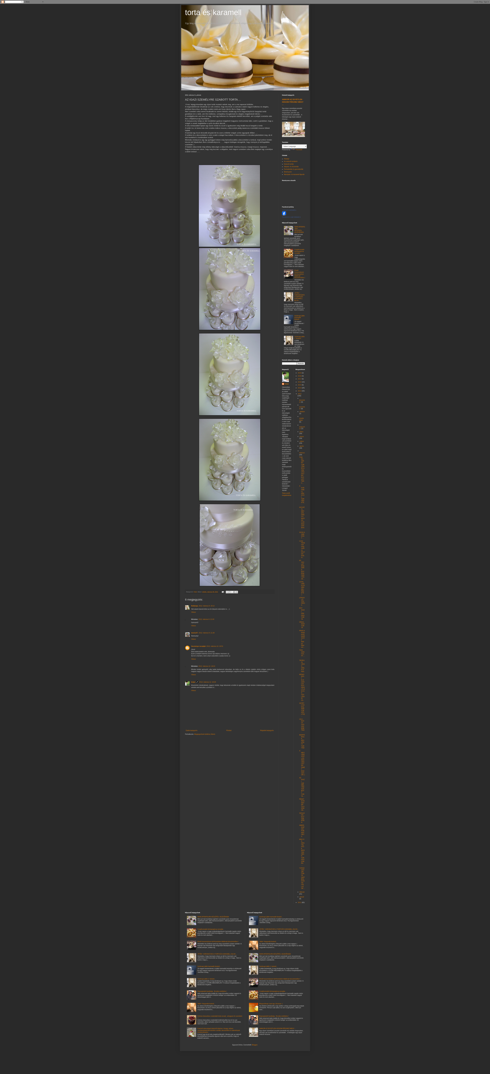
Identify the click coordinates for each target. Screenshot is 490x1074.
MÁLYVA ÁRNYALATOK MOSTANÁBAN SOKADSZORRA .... (302, 852)
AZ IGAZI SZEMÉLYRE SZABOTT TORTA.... (302, 787)
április (302, 446)
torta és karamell (213, 12)
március (302, 453)
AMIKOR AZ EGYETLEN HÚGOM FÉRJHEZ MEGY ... (292, 101)
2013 (300, 391)
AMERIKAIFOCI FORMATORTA (301, 830)
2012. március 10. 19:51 (214, 646)
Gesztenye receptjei (198, 646)
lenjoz (193, 682)
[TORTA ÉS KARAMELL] (284, 215)
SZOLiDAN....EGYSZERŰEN (302, 817)
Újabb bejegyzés (191, 730)
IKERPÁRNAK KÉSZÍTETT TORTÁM (302, 741)
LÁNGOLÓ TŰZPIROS (302, 601)
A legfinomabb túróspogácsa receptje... (299, 251)
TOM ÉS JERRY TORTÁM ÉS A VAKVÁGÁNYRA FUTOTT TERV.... (301, 470)
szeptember (301, 419)
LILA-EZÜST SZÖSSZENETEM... (302, 725)
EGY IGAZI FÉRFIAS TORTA (302, 613)
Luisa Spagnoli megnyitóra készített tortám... (302, 549)
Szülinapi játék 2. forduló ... (299, 337)
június (302, 436)
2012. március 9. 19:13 (207, 606)
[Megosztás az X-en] (232, 592)
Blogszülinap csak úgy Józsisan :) (271, 1004)
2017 (300, 379)
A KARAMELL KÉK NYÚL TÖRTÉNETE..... (302, 495)
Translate (299, 150)
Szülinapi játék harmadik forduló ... (299, 317)
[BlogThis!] (229, 592)
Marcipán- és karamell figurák (294, 174)
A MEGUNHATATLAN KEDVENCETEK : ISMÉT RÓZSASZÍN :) (302, 763)
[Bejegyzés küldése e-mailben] (222, 592)
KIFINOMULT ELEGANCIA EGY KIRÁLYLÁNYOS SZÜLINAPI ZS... (302, 687)
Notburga (194, 606)
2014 (300, 388)
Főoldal (228, 730)
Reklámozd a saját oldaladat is (291, 217)
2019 (300, 373)
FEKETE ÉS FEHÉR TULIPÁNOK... (302, 804)
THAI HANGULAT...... (302, 653)
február (302, 892)
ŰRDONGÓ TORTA (302, 625)
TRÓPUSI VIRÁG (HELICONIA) (302, 666)
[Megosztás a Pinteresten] (236, 592)
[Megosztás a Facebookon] (234, 592)
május (302, 441)
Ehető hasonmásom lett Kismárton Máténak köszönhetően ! (299, 274)
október (302, 412)
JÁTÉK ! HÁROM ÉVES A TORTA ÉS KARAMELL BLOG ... (299, 296)
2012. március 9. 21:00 (206, 619)
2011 (300, 902)
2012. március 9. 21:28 (207, 633)
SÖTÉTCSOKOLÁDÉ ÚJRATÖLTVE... (302, 709)
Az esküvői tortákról (290, 161)
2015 (300, 385)
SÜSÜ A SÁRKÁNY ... (302, 535)
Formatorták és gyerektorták (293, 169)
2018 (300, 376)
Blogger (254, 1045)
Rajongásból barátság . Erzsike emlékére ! (212, 991)
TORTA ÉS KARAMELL (289, 210)
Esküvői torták (289, 164)
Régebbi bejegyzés (267, 730)
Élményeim (288, 172)
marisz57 (194, 633)
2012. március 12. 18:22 (206, 666)
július (301, 432)
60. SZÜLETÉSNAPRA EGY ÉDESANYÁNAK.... (302, 570)
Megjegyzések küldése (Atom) (204, 734)
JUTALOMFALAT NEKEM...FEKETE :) (302, 588)
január (302, 897)
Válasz (193, 612)
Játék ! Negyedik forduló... (206, 1004)
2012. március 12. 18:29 (207, 682)
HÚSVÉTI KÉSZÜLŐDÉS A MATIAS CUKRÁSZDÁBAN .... (302, 518)
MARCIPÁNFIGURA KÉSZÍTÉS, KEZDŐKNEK (299, 229)
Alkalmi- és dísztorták (291, 167)
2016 (300, 382)
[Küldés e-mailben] (227, 592)
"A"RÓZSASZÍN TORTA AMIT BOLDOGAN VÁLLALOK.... (302, 878)
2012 (299, 394)
